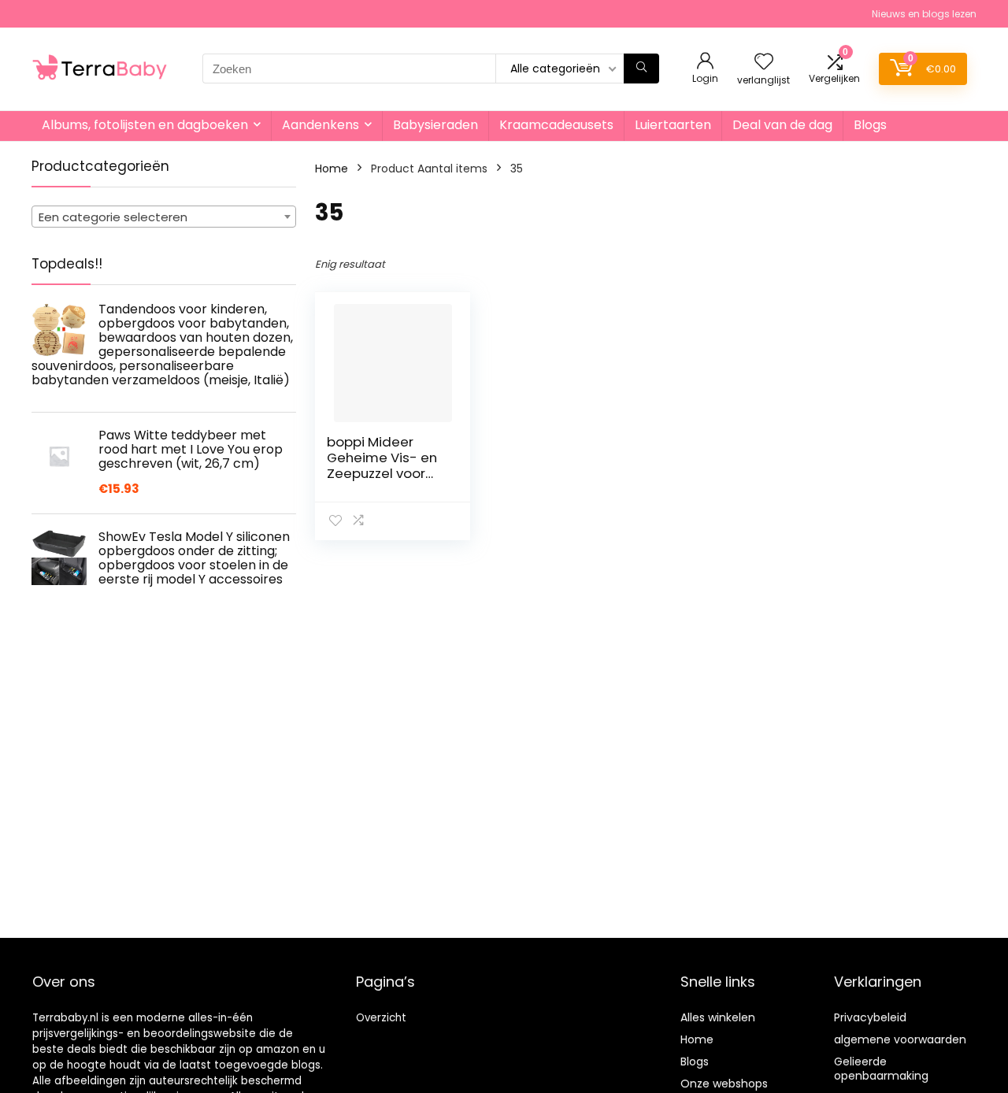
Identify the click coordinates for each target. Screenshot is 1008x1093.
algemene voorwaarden (900, 1039)
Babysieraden (435, 125)
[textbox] (163, 217)
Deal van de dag (782, 125)
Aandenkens (320, 125)
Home (331, 168)
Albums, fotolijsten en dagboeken (145, 125)
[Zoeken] (641, 68)
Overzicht (381, 1017)
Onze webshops (724, 1083)
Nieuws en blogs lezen (924, 13)
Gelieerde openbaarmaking (881, 1069)
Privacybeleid (870, 1017)
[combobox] (164, 217)
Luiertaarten (673, 125)
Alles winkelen (717, 1017)
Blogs (870, 125)
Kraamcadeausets (556, 125)
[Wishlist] (763, 63)
